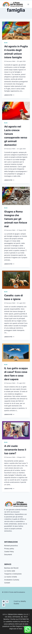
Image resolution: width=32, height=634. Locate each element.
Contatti (7, 583)
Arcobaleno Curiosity (11, 580)
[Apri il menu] (28, 4)
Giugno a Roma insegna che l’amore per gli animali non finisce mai (15, 219)
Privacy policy (9, 548)
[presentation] (16, 31)
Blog (5, 42)
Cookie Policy (9, 551)
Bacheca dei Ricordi (11, 568)
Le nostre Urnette (10, 577)
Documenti (8, 554)
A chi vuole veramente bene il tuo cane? (15, 449)
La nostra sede (9, 571)
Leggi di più (9, 95)
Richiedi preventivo (11, 545)
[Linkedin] (3, 605)
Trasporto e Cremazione (13, 574)
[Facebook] (3, 601)
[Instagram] (7, 601)
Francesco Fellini (10, 61)
